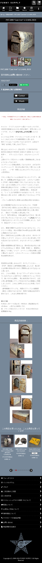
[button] (34, 3)
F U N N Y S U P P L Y (10, 3)
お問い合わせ (16, 75)
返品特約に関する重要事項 (12, 89)
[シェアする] (4, 85)
